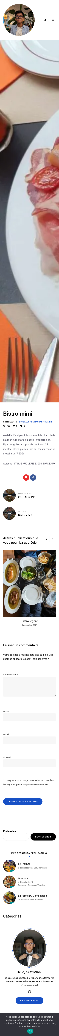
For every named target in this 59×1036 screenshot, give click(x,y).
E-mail (7, 734)
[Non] (55, 1024)
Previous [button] (46, 539)
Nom (6, 711)
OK (30, 1031)
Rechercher (9, 831)
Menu (53, 20)
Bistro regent (30, 621)
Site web (7, 757)
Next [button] (53, 539)
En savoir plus (29, 1000)
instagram (29, 991)
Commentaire (10, 674)
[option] (29, 588)
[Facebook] (33, 477)
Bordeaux (24, 422)
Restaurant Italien (41, 422)
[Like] (26, 477)
